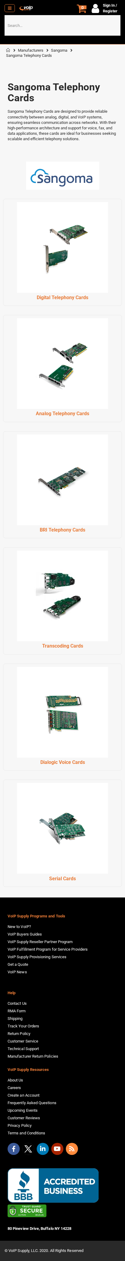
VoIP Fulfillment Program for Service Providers (48, 949)
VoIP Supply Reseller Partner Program (40, 941)
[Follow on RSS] (72, 1149)
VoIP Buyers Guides (25, 934)
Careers (14, 1087)
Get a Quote (18, 964)
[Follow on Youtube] (57, 1149)
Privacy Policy (20, 1125)
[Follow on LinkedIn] (43, 1149)
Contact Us (17, 1003)
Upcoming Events (23, 1110)
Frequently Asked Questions (32, 1103)
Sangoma (59, 50)
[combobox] (62, 25)
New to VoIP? (19, 926)
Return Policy (19, 1033)
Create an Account (23, 1095)
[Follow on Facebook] (14, 1149)
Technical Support (23, 1048)
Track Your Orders (23, 1026)
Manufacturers (30, 50)
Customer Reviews (24, 1118)
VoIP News (17, 972)
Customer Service (23, 1041)
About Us (15, 1080)
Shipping (15, 1018)
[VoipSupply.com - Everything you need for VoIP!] (26, 8)
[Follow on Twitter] (28, 1150)
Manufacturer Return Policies (33, 1056)
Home (8, 50)
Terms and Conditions (26, 1133)
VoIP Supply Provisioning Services (37, 957)
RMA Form (17, 1011)
